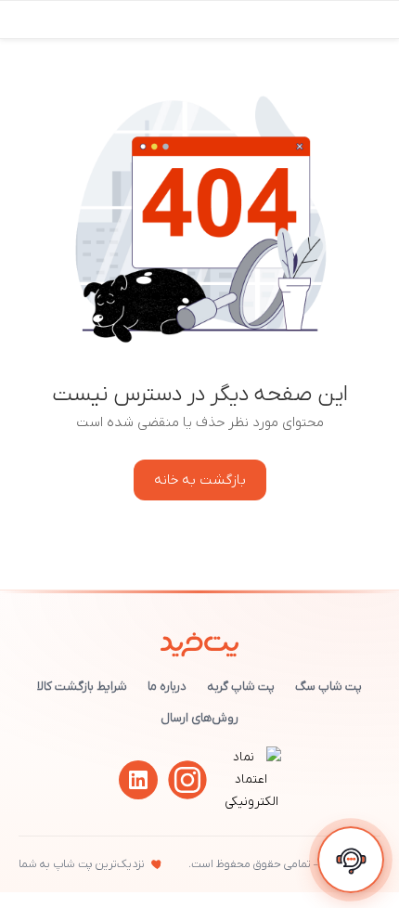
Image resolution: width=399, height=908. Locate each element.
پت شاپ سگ (328, 686)
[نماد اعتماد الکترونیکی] (251, 802)
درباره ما (167, 686)
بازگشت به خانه (200, 480)
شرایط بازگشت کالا (82, 686)
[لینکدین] (138, 779)
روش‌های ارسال (199, 718)
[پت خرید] (200, 640)
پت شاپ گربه (241, 686)
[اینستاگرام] (187, 779)
